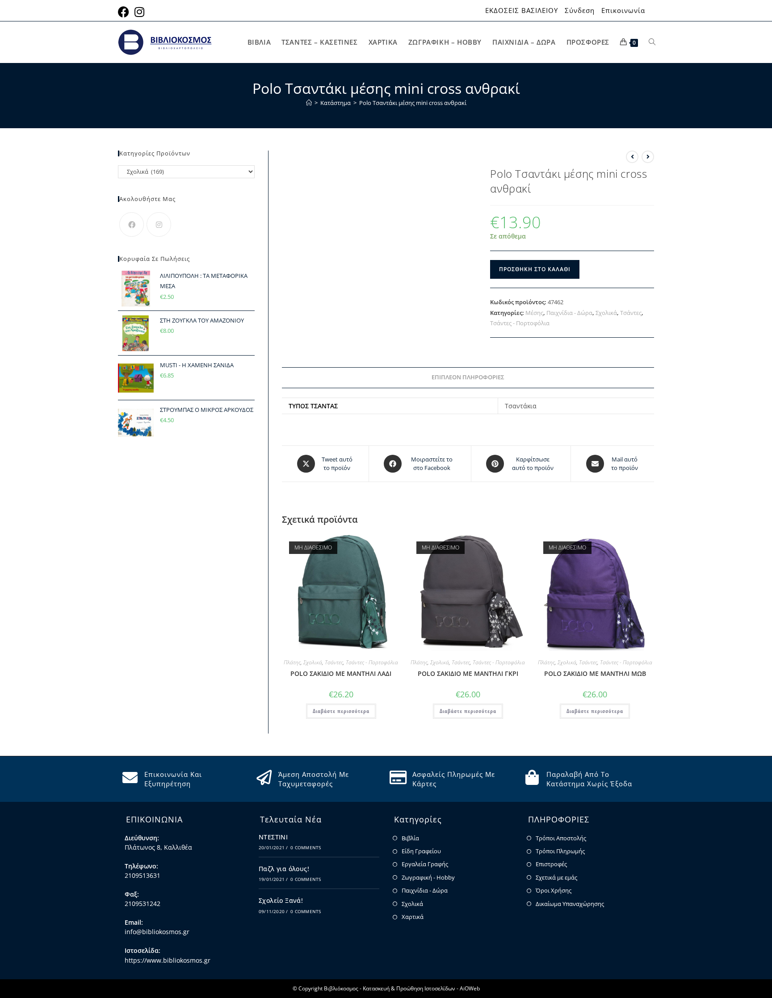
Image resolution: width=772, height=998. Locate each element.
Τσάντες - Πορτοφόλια (520, 323)
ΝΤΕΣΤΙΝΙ (273, 837)
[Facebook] (131, 224)
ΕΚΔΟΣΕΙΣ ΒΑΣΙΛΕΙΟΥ (521, 10)
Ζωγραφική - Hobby (428, 877)
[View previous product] (632, 157)
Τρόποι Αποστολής (561, 838)
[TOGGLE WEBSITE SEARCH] (652, 42)
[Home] (309, 103)
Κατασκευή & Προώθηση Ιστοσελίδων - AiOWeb (421, 988)
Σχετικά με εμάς (556, 877)
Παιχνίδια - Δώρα (569, 313)
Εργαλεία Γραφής (425, 864)
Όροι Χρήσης (553, 890)
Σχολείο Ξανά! (281, 900)
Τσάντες (631, 313)
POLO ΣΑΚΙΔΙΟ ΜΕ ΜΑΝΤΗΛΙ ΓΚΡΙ (468, 673)
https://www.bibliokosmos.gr (167, 960)
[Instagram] (159, 224)
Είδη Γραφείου (421, 851)
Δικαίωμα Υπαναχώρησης (570, 904)
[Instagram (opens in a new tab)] (139, 11)
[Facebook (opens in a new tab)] (125, 11)
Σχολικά (606, 313)
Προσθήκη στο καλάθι (535, 269)
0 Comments (305, 847)
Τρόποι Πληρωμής (560, 851)
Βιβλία (410, 838)
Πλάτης (292, 662)
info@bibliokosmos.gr (157, 931)
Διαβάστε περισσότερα (341, 711)
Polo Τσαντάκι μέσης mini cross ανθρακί (412, 103)
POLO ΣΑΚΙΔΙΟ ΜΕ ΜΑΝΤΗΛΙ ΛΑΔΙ (340, 673)
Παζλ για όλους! (284, 868)
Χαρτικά (413, 917)
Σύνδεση (580, 10)
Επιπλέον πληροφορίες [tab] (468, 377)
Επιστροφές (551, 864)
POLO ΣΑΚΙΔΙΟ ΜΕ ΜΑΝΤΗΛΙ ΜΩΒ (595, 673)
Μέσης (534, 313)
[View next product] (648, 157)
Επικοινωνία (623, 10)
